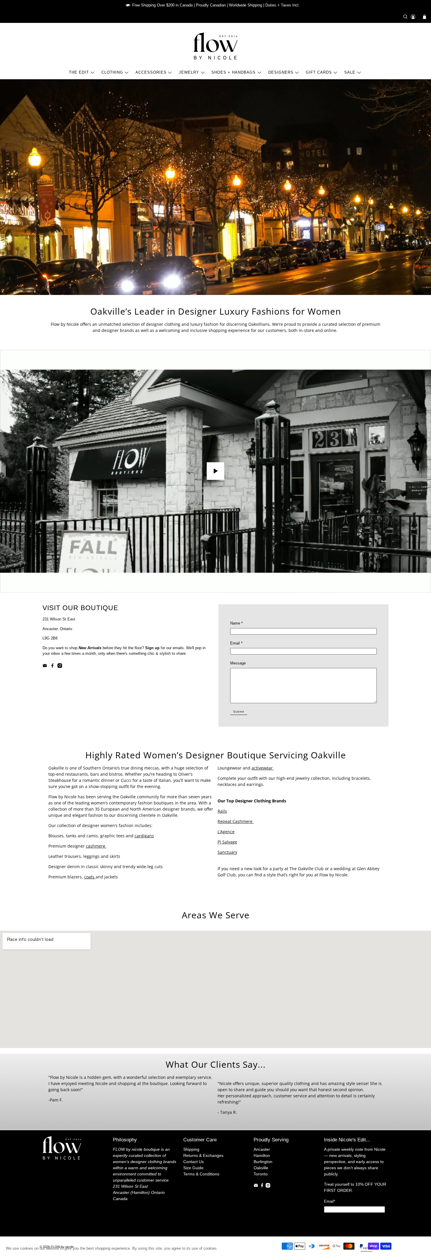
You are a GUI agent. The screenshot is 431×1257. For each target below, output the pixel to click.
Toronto (261, 1174)
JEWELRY (189, 72)
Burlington (263, 1161)
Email (236, 643)
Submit (238, 711)
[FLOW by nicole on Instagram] (59, 666)
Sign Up (354, 1221)
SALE (349, 72)
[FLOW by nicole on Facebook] (52, 666)
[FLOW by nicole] (215, 46)
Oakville (261, 1167)
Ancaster (262, 1149)
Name (236, 623)
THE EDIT (79, 72)
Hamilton (262, 1155)
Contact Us (193, 1161)
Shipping (191, 1149)
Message (238, 663)
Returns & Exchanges (203, 1155)
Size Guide (193, 1167)
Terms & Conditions (201, 1174)
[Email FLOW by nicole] (45, 666)
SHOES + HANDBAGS (233, 72)
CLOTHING (112, 72)
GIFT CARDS (319, 72)
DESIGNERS (280, 72)
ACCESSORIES (151, 72)
